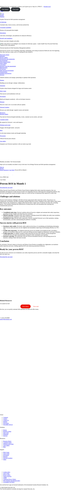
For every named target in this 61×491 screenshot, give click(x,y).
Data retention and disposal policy (11, 480)
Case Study (12, 170)
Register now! (47, 6)
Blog (1, 130)
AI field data (3, 22)
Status (4, 459)
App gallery (3, 141)
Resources (6, 170)
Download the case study (6, 187)
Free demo (5, 9)
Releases (2, 102)
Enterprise (2, 85)
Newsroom (3, 136)
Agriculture (3, 64)
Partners (2, 80)
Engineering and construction (7, 59)
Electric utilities (4, 57)
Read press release (4, 54)
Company (5, 417)
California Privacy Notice (9, 479)
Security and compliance (6, 38)
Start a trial (6, 433)
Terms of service (7, 476)
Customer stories (4, 119)
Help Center (3, 91)
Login (1, 11)
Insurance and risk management (8, 66)
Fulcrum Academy (4, 107)
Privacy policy (6, 475)
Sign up (2, 167)
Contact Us (6, 420)
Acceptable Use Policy (9, 482)
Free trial (15, 9)
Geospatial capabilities (5, 27)
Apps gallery (6, 445)
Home (1, 170)
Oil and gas (3, 69)
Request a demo (7, 431)
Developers (3, 96)
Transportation (3, 72)
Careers (5, 419)
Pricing (5, 430)
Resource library (4, 114)
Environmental (3, 60)
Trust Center (6, 453)
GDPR (5, 477)
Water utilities (3, 63)
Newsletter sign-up (8, 424)
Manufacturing (3, 67)
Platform (2, 16)
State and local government (7, 70)
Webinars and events (5, 125)
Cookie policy (6, 472)
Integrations (3, 33)
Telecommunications (5, 62)
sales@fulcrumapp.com (6, 319)
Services (2, 75)
